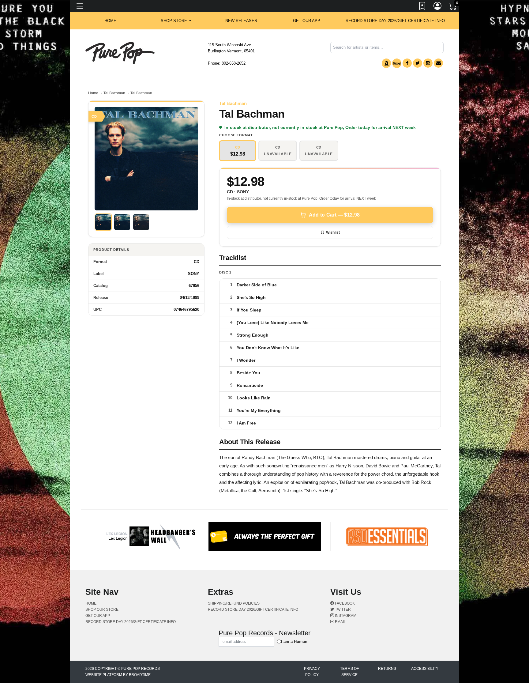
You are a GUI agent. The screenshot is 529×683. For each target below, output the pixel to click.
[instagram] (428, 63)
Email (340, 622)
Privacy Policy (312, 671)
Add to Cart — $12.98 (334, 214)
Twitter (342, 609)
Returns (387, 668)
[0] (453, 7)
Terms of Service (349, 671)
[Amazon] (386, 63)
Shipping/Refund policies (234, 603)
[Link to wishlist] (422, 7)
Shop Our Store (101, 609)
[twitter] (417, 63)
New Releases (241, 20)
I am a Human (294, 641)
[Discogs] (397, 63)
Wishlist (333, 232)
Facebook (344, 603)
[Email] (438, 63)
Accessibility (424, 668)
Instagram (345, 615)
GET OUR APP (306, 20)
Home (93, 93)
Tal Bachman (114, 93)
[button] (176, 20)
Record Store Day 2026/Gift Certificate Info (395, 20)
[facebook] (407, 63)
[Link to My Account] (437, 7)
